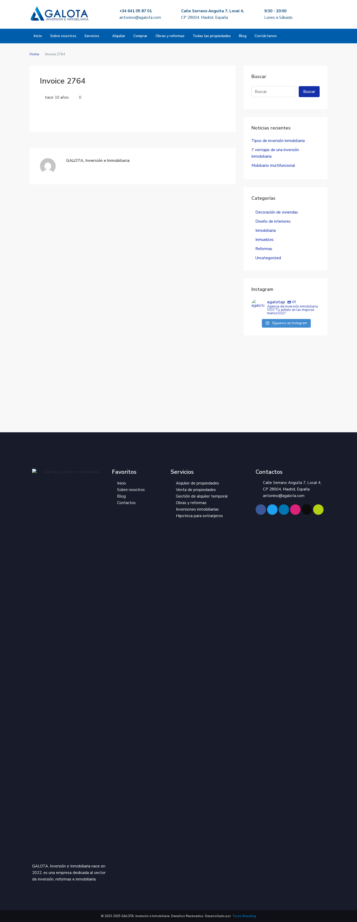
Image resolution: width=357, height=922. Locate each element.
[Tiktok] (307, 509)
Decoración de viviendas (276, 212)
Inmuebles (264, 239)
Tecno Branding (244, 916)
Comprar (140, 35)
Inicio (38, 35)
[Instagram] (295, 509)
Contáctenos (266, 35)
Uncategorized (268, 258)
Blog (242, 35)
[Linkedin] (284, 509)
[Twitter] (272, 509)
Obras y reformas (170, 35)
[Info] (318, 509)
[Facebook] (261, 509)
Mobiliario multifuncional (273, 165)
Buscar (309, 91)
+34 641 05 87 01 (135, 11)
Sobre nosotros (63, 35)
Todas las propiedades (212, 35)
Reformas (263, 248)
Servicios (91, 35)
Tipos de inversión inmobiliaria (278, 140)
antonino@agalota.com (140, 17)
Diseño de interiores (273, 221)
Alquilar (118, 35)
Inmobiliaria (265, 230)
